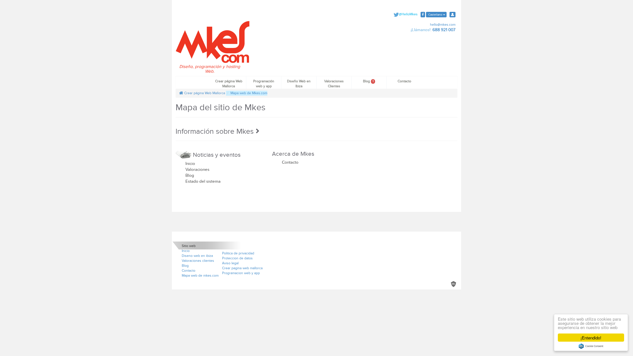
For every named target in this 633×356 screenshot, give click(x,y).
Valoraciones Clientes (334, 83)
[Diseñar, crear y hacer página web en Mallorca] (213, 42)
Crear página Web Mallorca (228, 83)
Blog (368, 81)
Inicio (190, 163)
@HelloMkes (408, 14)
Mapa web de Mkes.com (248, 93)
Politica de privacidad (238, 253)
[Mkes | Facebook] (423, 14)
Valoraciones (197, 169)
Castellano (435, 14)
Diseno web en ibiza (197, 256)
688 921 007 (443, 29)
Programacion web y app (241, 273)
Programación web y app (263, 83)
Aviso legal (230, 263)
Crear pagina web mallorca (242, 268)
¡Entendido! (591, 337)
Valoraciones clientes (198, 261)
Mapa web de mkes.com (200, 275)
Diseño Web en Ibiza (299, 83)
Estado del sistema (203, 181)
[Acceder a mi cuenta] (452, 14)
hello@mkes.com (442, 24)
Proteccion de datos (237, 258)
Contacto (404, 81)
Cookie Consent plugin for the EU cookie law (591, 346)
